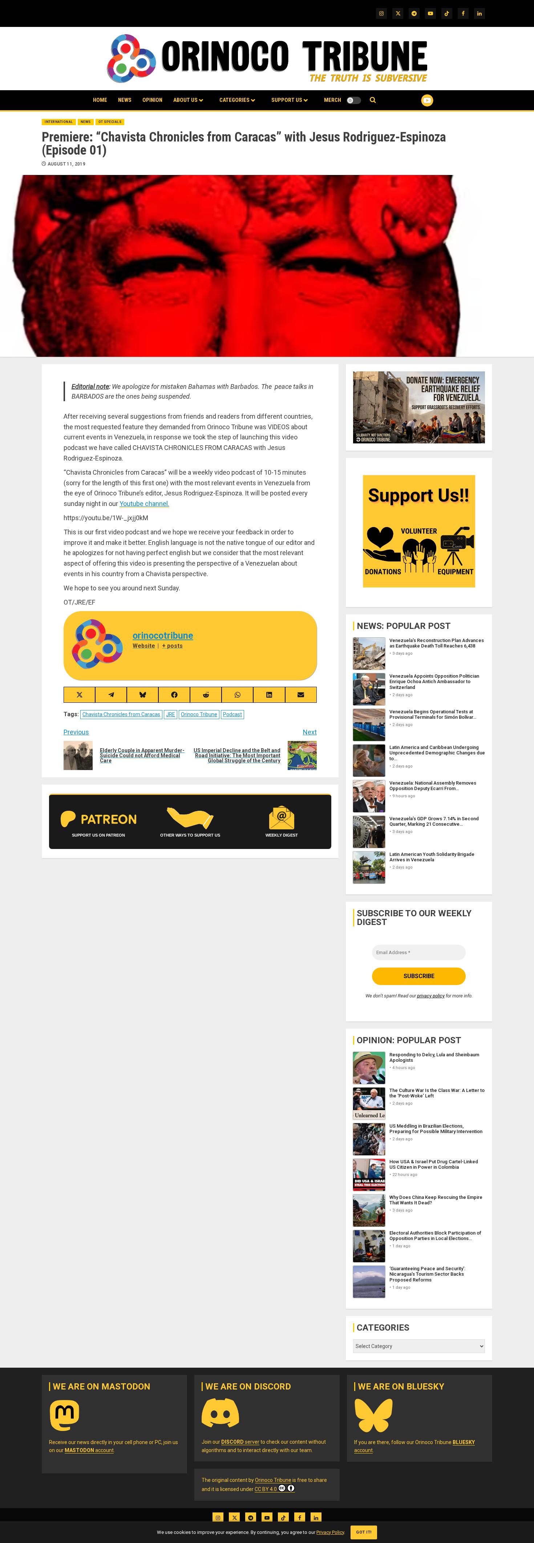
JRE (170, 714)
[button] (372, 100)
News (125, 100)
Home (100, 100)
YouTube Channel (415, 100)
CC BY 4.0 (266, 1489)
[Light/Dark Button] (354, 100)
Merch (332, 100)
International (59, 122)
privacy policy (431, 995)
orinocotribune (163, 635)
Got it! (364, 1532)
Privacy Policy (330, 1532)
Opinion (152, 100)
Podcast (232, 714)
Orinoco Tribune (199, 714)
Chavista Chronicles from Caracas (121, 714)
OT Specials (110, 122)
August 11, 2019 (66, 164)
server (240, 1442)
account (89, 1450)
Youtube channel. (144, 503)
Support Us (286, 100)
